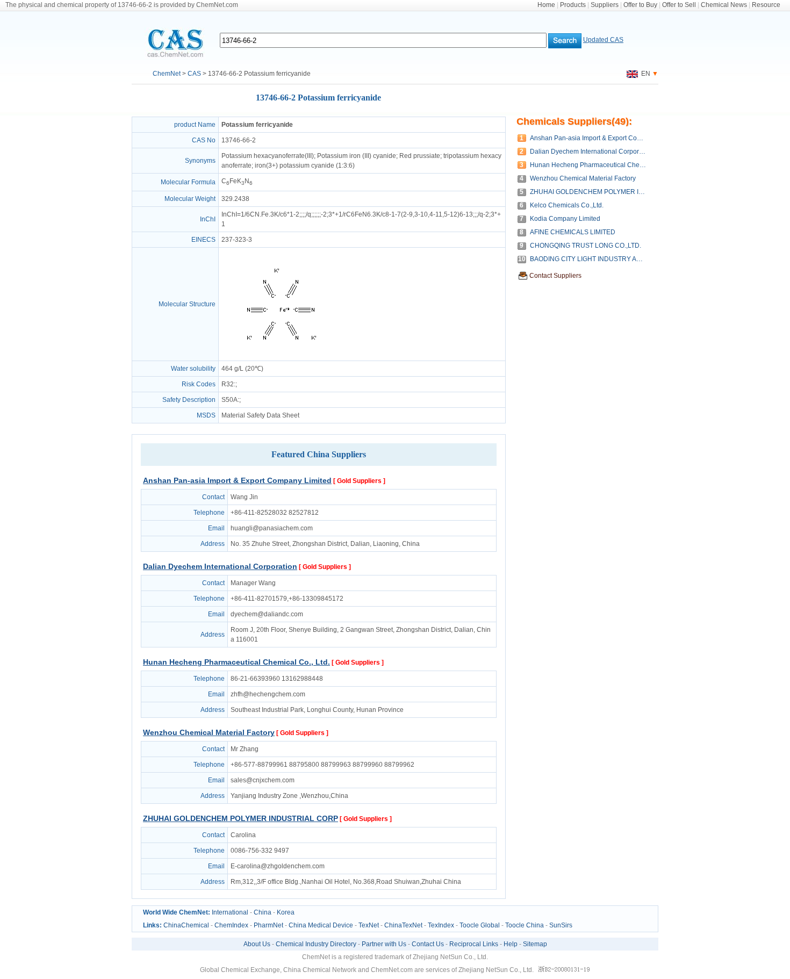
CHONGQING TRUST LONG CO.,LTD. (585, 245)
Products (573, 5)
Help (511, 944)
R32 (227, 384)
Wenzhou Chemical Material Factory (209, 732)
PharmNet (268, 925)
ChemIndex (231, 925)
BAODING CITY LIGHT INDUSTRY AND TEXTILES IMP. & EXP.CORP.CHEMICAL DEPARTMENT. (589, 259)
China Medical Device (321, 925)
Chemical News (724, 5)
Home (546, 5)
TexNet (368, 925)
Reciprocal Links (473, 944)
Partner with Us (384, 944)
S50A (229, 400)
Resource (766, 5)
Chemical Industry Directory (316, 944)
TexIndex (441, 925)
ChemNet (167, 73)
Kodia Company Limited (565, 218)
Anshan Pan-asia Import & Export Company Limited (237, 480)
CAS (194, 73)
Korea (286, 912)
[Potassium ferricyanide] (281, 355)
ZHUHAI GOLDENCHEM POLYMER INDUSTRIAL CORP (240, 818)
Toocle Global (479, 925)
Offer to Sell (679, 5)
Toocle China (524, 925)
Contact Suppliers (555, 275)
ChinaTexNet (403, 925)
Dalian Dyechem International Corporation (220, 566)
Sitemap (535, 944)
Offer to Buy (640, 5)
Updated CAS (603, 40)
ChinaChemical (186, 925)
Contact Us (428, 944)
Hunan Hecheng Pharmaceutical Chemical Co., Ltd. (236, 662)
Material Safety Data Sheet (260, 415)
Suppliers (605, 5)
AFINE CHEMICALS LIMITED (572, 232)
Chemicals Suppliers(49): (574, 121)
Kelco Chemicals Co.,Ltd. (567, 205)
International (230, 912)
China (262, 912)
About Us (256, 944)
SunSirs (560, 925)
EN (644, 73)
